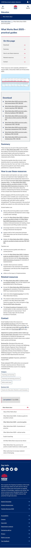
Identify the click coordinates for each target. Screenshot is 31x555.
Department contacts (7, 526)
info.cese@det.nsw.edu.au (8, 323)
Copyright (4, 523)
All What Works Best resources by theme (14, 440)
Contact (5, 61)
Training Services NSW (11, 509)
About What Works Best (10, 412)
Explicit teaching (18, 294)
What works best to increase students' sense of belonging (14, 452)
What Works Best (7, 16)
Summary (6, 49)
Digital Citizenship (9, 501)
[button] (2, 7)
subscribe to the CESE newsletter (16, 327)
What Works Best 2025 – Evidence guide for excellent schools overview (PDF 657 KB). (16, 241)
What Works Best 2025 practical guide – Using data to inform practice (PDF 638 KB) (16, 117)
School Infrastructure (10, 505)
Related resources (8, 57)
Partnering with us (6, 530)
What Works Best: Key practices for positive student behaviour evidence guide (15, 446)
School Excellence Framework (14, 307)
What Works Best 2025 (13, 149)
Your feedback (5, 541)
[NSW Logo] (15, 7)
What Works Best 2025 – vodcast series (14, 432)
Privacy (3, 534)
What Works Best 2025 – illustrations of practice (14, 427)
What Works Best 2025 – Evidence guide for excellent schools (15, 417)
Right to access (5, 537)
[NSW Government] (15, 477)
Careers (3, 519)
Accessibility (4, 515)
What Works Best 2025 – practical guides (14, 422)
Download (6, 45)
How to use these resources (11, 53)
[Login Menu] (28, 2)
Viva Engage (16, 329)
